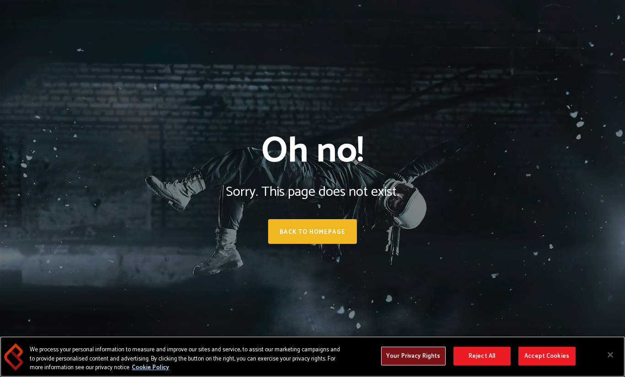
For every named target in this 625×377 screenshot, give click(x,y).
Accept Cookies (546, 356)
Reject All (482, 356)
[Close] (610, 355)
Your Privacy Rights (413, 356)
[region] (312, 356)
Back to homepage (312, 232)
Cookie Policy (150, 367)
